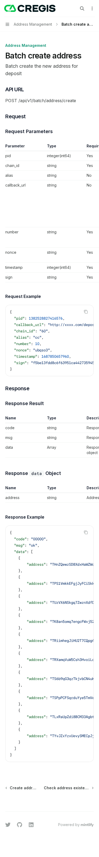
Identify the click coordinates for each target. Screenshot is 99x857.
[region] (49, 212)
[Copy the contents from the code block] (85, 311)
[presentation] (49, 340)
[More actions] (92, 8)
